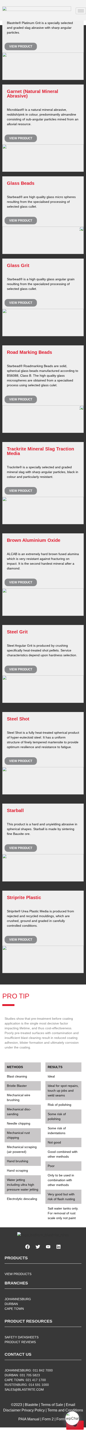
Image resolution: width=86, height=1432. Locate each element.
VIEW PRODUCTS (18, 1274)
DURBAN (11, 1304)
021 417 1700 (36, 1380)
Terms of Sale (52, 1405)
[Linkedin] (58, 1246)
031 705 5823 (30, 1375)
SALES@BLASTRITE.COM (24, 1389)
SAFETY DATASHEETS (22, 1337)
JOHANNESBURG (18, 1299)
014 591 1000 (39, 1385)
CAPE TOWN (14, 1308)
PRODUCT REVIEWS (20, 1342)
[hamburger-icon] (81, 11)
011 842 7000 (43, 1370)
